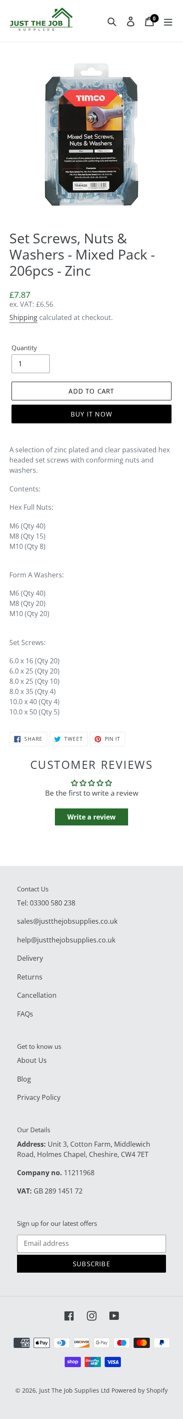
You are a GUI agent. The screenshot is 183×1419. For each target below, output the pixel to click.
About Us (32, 1060)
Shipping (23, 317)
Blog (24, 1079)
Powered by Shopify (140, 1390)
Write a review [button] (91, 817)
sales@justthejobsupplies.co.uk (67, 921)
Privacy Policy (38, 1097)
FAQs (25, 1014)
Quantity (24, 347)
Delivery (30, 958)
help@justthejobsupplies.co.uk (66, 940)
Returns (30, 977)
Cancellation (37, 995)
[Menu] (168, 21)
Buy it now (91, 414)
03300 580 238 (52, 903)
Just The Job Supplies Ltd (74, 1390)
